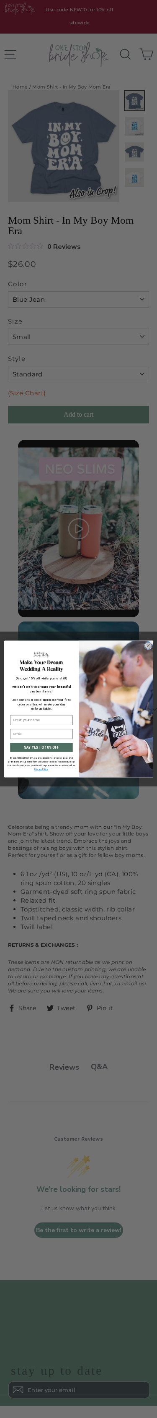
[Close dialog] (148, 645)
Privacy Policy (41, 769)
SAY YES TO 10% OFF (41, 747)
